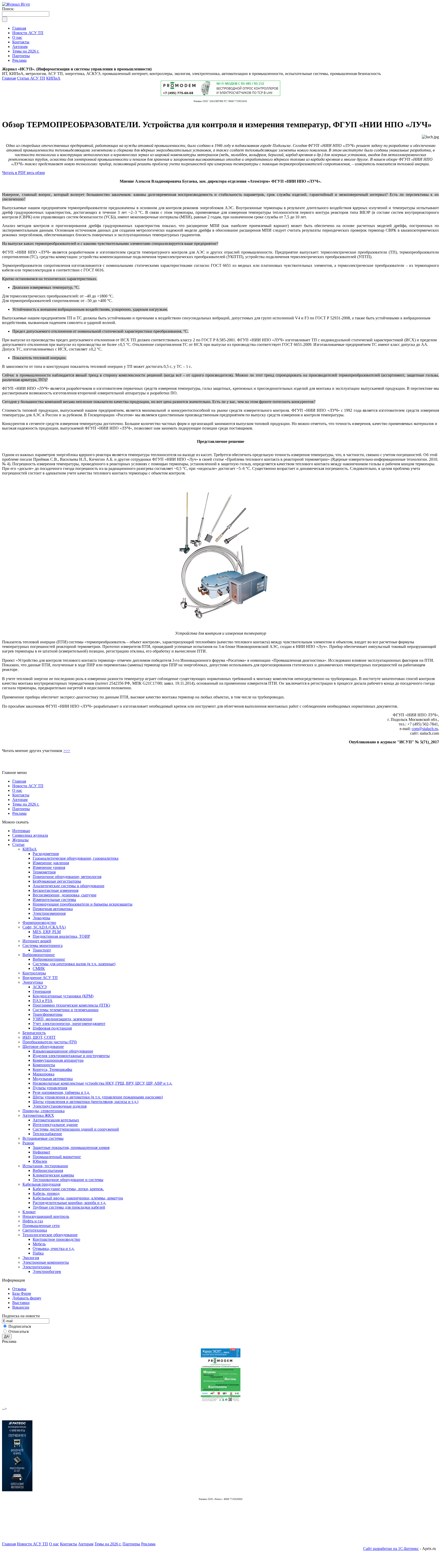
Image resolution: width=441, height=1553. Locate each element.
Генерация (42, 991)
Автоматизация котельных (56, 1120)
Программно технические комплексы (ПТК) (71, 1005)
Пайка (38, 1253)
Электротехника (36, 1267)
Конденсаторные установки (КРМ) (63, 996)
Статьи (18, 844)
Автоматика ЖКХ (38, 1115)
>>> (66, 750)
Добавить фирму (26, 1298)
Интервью (21, 831)
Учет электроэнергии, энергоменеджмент (69, 1023)
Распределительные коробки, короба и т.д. (69, 1202)
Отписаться (18, 1331)
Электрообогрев (47, 1271)
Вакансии (20, 1307)
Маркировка (43, 1074)
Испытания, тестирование (45, 1166)
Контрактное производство (56, 1239)
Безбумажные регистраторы (57, 881)
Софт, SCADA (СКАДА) (44, 927)
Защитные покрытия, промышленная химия (71, 1147)
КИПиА (53, 78)
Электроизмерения (49, 913)
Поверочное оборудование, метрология (67, 876)
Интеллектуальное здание (55, 1124)
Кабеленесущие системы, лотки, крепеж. (68, 1189)
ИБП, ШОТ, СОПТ (39, 1037)
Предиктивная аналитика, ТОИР (61, 936)
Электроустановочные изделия (60, 1106)
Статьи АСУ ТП (31, 78)
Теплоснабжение (47, 1134)
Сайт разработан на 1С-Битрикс (391, 1548)
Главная (9, 78)
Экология (30, 1258)
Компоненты (44, 1065)
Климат (29, 1212)
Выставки (21, 1302)
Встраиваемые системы (43, 1138)
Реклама (19, 813)
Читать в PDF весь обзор (23, 172)
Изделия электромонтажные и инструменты (71, 1056)
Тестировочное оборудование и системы (68, 1180)
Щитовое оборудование (43, 1046)
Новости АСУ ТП (27, 786)
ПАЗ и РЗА (43, 1000)
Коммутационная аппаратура (58, 1060)
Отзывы (19, 1289)
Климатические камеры (53, 1175)
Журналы (20, 840)
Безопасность (34, 1033)
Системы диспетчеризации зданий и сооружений (76, 1129)
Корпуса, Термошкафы (52, 1069)
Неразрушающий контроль (45, 1216)
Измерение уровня (49, 867)
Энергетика (32, 982)
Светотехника (34, 1230)
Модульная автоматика (53, 1078)
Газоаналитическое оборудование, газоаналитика (75, 858)
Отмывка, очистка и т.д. (54, 1248)
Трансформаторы (48, 1014)
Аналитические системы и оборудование (68, 886)
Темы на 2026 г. (25, 804)
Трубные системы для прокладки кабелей (69, 1207)
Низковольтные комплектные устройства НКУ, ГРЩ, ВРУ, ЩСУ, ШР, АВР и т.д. (102, 1083)
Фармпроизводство (39, 922)
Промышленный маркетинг (57, 1157)
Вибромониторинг (38, 955)
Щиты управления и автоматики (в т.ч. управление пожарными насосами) (98, 1097)
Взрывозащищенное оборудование (63, 1051)
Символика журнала (30, 835)
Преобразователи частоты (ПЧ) (49, 1042)
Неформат (41, 1152)
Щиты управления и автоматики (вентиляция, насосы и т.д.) (85, 1101)
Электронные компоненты (45, 1262)
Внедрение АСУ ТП (40, 977)
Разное (28, 1143)
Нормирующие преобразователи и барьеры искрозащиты (82, 904)
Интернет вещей (36, 941)
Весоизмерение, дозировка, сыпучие (64, 895)
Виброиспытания (48, 1170)
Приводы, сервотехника (43, 1111)
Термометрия (44, 872)
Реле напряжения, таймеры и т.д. (61, 1092)
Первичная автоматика (53, 909)
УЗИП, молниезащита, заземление (62, 1019)
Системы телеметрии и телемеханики (66, 1010)
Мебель (39, 1244)
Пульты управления (50, 1088)
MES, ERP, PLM (47, 932)
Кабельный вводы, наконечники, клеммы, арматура (78, 1198)
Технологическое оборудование (50, 1235)
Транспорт (42, 950)
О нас (17, 790)
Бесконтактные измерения (55, 890)
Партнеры (21, 809)
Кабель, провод (46, 1193)
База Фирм (21, 1293)
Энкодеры (41, 918)
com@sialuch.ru (425, 729)
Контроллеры (34, 973)
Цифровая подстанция (52, 1028)
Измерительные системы (54, 899)
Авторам (20, 799)
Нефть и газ (32, 1221)
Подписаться (19, 1326)
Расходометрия (46, 853)
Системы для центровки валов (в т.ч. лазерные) (74, 964)
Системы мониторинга (42, 945)
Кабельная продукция (41, 1184)
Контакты (20, 795)
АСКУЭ (40, 987)
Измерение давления (51, 863)
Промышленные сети (41, 1225)
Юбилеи (40, 1161)
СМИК (39, 968)
